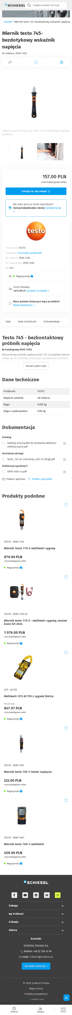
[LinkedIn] (36, 895)
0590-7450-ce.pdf (17, 471)
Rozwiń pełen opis (36, 366)
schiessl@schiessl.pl (41, 956)
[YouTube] (25, 895)
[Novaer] (57, 895)
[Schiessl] (12, 5)
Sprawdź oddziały (35, 966)
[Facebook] (14, 895)
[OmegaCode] (36, 999)
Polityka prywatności (36, 994)
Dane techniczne (27, 321)
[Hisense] (47, 895)
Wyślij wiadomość (23, 305)
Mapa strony (36, 988)
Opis (8, 321)
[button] (63, 1010)
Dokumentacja (51, 321)
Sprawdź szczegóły (37, 290)
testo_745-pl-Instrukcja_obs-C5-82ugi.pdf (31, 459)
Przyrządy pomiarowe (29, 252)
